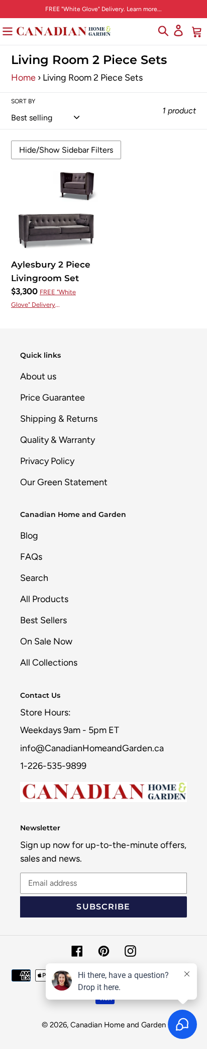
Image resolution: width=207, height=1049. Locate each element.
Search (34, 577)
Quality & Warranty (57, 439)
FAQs (31, 556)
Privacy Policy (47, 461)
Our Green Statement (64, 482)
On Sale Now (46, 641)
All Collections (48, 662)
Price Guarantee (52, 397)
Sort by (23, 101)
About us (38, 376)
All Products (44, 599)
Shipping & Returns (58, 418)
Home (23, 77)
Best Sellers (43, 620)
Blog (29, 535)
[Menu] (7, 31)
